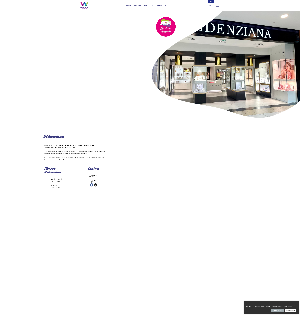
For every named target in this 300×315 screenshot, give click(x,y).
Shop (128, 5)
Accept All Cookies (291, 310)
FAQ (167, 5)
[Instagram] (95, 184)
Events (137, 5)
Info (159, 5)
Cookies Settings (277, 310)
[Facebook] (91, 184)
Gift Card (149, 5)
